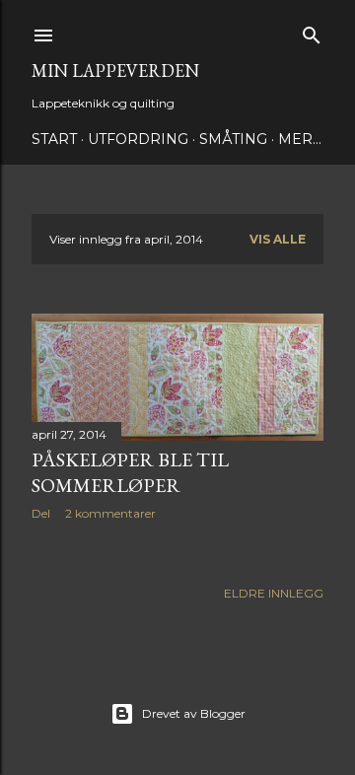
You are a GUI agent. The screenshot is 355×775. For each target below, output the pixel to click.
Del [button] (41, 513)
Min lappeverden (115, 70)
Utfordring (138, 139)
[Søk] (311, 31)
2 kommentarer (110, 513)
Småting (233, 139)
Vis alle (277, 239)
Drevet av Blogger (194, 713)
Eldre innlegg (273, 593)
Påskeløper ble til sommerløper (130, 472)
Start (54, 139)
